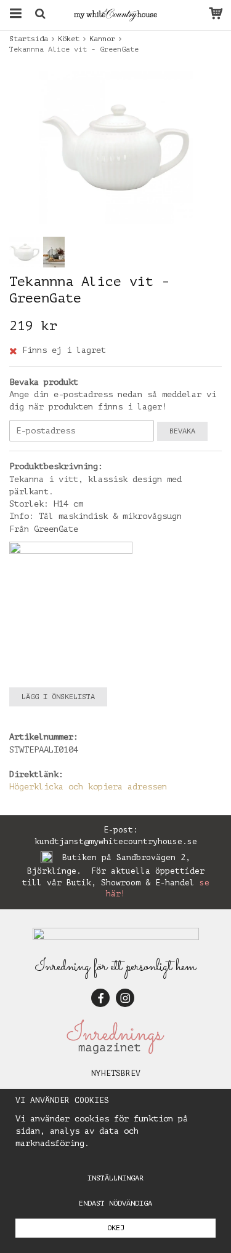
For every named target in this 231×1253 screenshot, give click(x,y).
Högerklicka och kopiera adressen (88, 786)
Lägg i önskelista (58, 696)
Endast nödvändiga (115, 1203)
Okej (115, 1227)
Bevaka (182, 431)
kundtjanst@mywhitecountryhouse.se (115, 841)
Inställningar (115, 1178)
